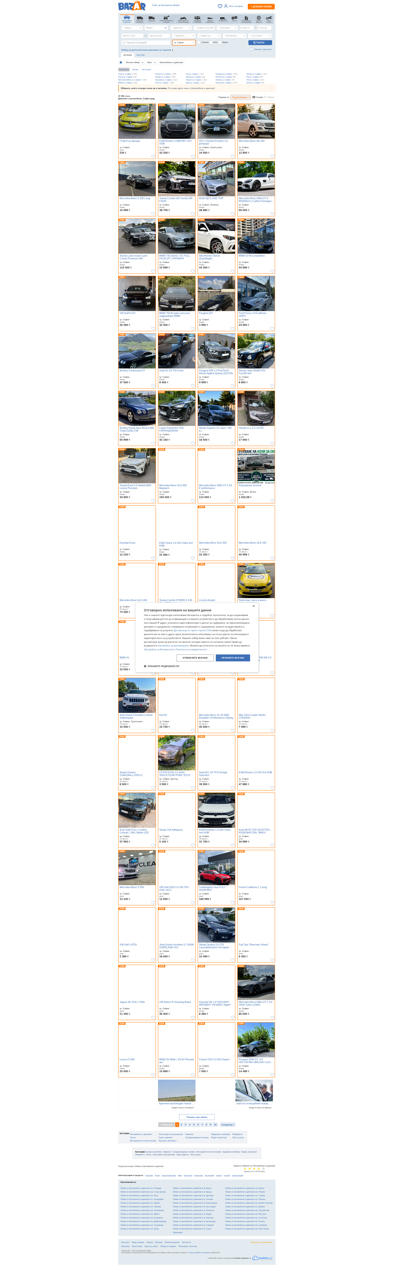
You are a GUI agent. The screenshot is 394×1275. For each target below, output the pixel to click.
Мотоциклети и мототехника (143, 1141)
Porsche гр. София (226, 77)
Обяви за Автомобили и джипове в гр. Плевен (245, 1192)
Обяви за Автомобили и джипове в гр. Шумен (140, 1203)
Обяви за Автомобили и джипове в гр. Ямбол (140, 1214)
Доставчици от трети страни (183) (193, 630)
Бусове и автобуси (167, 1141)
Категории (146, 69)
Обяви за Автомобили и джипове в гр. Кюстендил (194, 1207)
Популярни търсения (187, 1246)
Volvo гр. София (255, 83)
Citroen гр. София (165, 74)
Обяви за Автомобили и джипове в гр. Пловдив (141, 1188)
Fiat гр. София (254, 77)
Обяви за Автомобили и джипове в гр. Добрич (245, 1207)
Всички (135, 69)
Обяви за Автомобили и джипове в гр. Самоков (193, 1225)
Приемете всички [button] (233, 657)
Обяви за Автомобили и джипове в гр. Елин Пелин (247, 1229)
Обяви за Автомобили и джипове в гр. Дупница (193, 1196)
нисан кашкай (237, 1175)
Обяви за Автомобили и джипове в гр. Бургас (244, 1188)
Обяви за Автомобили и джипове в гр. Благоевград (195, 1203)
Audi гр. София (127, 74)
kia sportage (209, 1175)
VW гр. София (255, 80)
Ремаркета (237, 1134)
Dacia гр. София (127, 77)
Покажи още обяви (197, 1117)
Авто (150, 62)
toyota (157, 1175)
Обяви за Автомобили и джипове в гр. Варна (192, 1188)
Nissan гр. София (196, 80)
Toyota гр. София (165, 77)
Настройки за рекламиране (173, 645)
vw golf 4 (227, 1175)
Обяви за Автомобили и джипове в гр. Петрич (245, 1221)
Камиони (189, 1134)
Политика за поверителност (191, 649)
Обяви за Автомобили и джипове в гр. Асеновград (142, 1210)
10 (215, 1124)
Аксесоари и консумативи (171, 1134)
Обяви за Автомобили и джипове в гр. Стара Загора (143, 1192)
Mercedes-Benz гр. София (132, 80)
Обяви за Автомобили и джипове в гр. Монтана (245, 1214)
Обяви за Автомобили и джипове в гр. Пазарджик (142, 1199)
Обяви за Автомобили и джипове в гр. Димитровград (143, 1221)
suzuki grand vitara (169, 1175)
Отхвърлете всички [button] (195, 657)
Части (133, 1137)
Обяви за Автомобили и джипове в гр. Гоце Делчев (247, 1210)
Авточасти (186, 1242)
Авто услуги (238, 1137)
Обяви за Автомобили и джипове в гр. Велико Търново (249, 1203)
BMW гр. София (128, 83)
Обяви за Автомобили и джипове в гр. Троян (140, 1229)
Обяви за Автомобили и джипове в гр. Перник (245, 1199)
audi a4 (219, 1175)
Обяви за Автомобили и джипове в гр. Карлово (193, 1218)
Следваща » (227, 1124)
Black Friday (137, 1246)
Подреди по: (224, 97)
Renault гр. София (226, 83)
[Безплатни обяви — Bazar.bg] (132, 6)
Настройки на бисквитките (159, 649)
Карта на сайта (151, 1246)
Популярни (124, 69)
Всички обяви (133, 62)
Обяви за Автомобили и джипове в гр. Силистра (246, 1218)
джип (180, 1175)
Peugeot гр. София (227, 74)
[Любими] (220, 6)
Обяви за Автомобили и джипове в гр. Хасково (193, 1199)
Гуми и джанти (165, 1137)
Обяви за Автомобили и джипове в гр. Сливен (245, 1196)
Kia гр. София (195, 74)
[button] (161, 666)
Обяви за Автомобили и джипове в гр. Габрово (141, 1207)
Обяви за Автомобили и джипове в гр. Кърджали (142, 1218)
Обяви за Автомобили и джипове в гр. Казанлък (193, 1210)
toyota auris (198, 1175)
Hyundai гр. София (166, 80)
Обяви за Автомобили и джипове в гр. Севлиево (246, 1225)
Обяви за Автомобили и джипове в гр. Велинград (194, 1221)
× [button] (253, 606)
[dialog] (197, 637)
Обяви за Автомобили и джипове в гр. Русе (139, 1196)
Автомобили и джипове (171, 62)
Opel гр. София (195, 83)
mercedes (149, 1175)
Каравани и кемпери (220, 1134)
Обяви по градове (168, 1246)
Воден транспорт (219, 1137)
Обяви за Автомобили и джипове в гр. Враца (192, 1192)
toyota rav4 (188, 1175)
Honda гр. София (225, 80)
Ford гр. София (164, 83)
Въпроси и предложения (261, 1242)
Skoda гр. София (256, 74)
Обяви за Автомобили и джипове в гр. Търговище (142, 1225)
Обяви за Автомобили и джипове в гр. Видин (192, 1214)
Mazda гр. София (195, 77)
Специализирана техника (197, 1137)
